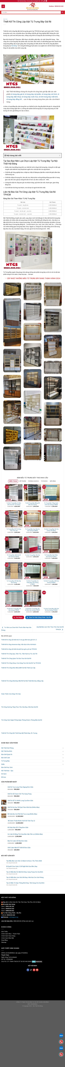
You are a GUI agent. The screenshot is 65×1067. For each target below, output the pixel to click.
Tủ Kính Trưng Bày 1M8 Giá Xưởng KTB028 (51, 581)
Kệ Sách (3, 732)
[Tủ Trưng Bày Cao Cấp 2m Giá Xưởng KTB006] (32, 518)
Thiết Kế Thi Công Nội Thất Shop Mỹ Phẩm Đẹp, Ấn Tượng (19, 691)
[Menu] (3, 6)
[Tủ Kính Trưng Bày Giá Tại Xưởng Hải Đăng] (51, 518)
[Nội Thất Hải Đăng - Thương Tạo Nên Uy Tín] (32, 6)
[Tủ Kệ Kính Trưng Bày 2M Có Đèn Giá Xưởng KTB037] (32, 598)
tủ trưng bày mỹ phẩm (33, 94)
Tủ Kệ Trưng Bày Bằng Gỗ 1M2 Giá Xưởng (32, 503)
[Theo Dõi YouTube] (46, 1)
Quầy (2, 722)
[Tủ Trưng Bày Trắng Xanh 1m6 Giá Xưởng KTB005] (51, 492)
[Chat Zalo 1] (61, 1035)
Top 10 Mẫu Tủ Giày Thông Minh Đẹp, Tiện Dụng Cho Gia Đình (25, 841)
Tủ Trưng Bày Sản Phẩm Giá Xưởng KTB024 (51, 555)
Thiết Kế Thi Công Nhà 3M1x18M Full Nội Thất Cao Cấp (18, 668)
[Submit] (62, 12)
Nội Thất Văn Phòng (7, 706)
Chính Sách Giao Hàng (8, 894)
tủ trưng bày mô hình (49, 94)
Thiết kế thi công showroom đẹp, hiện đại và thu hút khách (18, 644)
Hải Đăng (14, 46)
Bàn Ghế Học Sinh (7, 725)
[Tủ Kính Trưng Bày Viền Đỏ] (32, 544)
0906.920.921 (17, 879)
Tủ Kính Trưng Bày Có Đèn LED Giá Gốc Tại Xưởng (14, 503)
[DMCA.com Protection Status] (37, 919)
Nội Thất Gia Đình (6, 709)
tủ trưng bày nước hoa (30, 97)
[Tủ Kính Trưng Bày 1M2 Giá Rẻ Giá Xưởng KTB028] (51, 598)
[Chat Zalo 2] (61, 1048)
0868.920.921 (10, 868)
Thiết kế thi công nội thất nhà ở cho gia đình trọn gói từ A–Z (19, 639)
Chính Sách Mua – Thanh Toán (10, 891)
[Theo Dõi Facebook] (42, 1)
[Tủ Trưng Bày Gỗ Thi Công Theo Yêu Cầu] (13, 518)
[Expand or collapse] (60, 155)
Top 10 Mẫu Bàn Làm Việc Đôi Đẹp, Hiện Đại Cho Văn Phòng (25, 835)
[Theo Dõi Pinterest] (34, 928)
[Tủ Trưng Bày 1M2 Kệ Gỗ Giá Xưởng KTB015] (13, 544)
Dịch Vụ (5, 19)
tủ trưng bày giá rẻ (17, 94)
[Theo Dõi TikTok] (44, 1)
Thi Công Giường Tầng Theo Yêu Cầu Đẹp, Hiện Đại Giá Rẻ (19, 682)
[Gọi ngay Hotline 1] (61, 1041)
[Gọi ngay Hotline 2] (61, 1054)
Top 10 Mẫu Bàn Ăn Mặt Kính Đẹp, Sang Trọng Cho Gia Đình (24, 830)
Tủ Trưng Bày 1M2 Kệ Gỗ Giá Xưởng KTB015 (14, 555)
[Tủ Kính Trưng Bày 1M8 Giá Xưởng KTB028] (51, 570)
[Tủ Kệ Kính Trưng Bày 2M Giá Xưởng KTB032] (13, 598)
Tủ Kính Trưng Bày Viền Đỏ (32, 555)
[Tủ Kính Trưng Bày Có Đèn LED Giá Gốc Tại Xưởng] (13, 492)
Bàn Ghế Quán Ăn (6, 712)
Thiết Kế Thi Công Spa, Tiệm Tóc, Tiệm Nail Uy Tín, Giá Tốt (19, 654)
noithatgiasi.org (13, 875)
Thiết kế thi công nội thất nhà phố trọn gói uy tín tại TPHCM (19, 649)
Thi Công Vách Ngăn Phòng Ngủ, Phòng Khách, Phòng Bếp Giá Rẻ (21, 686)
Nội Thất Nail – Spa (7, 728)
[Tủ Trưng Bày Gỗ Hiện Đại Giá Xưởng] (13, 570)
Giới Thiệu (4, 889)
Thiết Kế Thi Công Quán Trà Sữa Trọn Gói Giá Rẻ (16, 658)
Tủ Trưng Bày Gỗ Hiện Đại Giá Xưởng (14, 581)
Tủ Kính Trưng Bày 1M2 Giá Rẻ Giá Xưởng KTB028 (51, 609)
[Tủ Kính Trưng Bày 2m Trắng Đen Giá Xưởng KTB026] (32, 570)
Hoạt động (4, 898)
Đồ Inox (3, 735)
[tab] (13, 481)
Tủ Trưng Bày (5, 719)
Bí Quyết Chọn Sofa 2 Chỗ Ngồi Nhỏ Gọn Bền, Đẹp (21, 824)
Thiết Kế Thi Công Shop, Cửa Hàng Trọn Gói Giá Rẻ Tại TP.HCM (21, 663)
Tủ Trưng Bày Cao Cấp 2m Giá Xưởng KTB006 (32, 529)
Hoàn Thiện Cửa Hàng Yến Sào (11, 677)
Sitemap (3, 900)
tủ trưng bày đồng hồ (14, 99)
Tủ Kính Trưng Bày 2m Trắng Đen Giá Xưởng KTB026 (32, 582)
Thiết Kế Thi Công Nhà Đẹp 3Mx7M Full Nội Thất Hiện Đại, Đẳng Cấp (22, 672)
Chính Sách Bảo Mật (7, 896)
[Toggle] (63, 706)
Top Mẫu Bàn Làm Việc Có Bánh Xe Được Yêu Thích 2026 (24, 819)
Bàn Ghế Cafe (5, 715)
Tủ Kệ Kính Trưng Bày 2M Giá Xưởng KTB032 (14, 609)
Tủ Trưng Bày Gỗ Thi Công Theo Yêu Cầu (14, 529)
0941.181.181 (10, 864)
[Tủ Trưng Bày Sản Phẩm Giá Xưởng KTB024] (51, 544)
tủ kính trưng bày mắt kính (48, 97)
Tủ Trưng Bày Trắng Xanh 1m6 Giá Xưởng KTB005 (51, 503)
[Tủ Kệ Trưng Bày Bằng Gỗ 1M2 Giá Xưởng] (32, 492)
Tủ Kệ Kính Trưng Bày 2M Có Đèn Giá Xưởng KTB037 (32, 609)
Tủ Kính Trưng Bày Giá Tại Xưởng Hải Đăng (51, 529)
